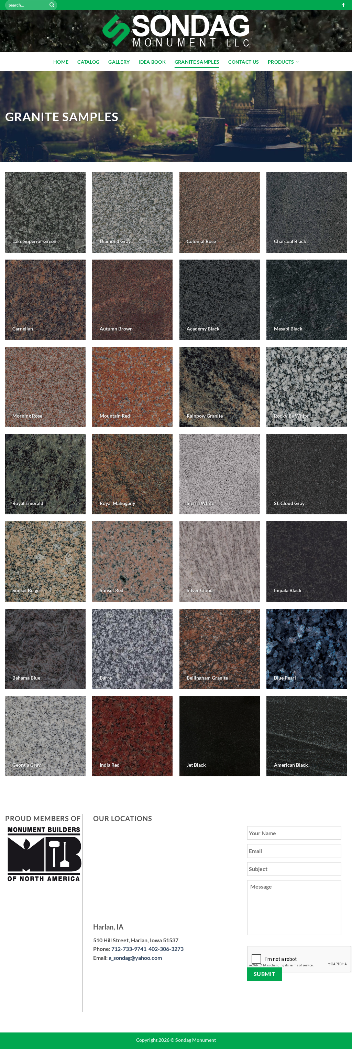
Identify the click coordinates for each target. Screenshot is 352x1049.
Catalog (88, 62)
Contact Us (243, 62)
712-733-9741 (129, 948)
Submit (265, 974)
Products (281, 62)
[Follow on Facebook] (343, 5)
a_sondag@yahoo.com (135, 957)
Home (60, 62)
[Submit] (52, 5)
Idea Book (152, 62)
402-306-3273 (166, 948)
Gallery (119, 62)
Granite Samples (197, 62)
